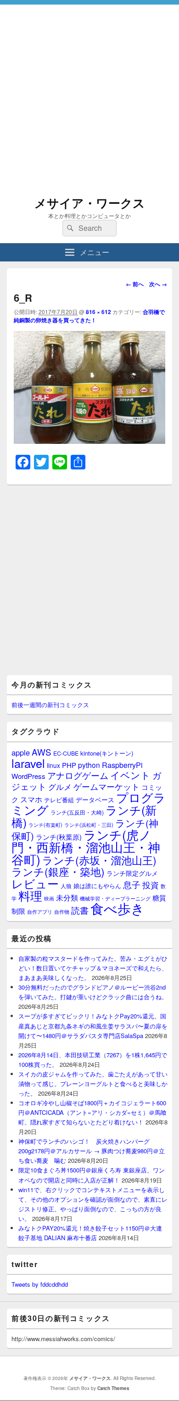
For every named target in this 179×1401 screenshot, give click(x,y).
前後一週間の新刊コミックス (50, 704)
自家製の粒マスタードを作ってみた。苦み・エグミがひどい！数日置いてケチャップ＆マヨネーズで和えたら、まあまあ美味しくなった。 (93, 968)
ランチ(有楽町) (45, 824)
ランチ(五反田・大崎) (77, 812)
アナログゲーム (77, 775)
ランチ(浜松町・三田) (88, 824)
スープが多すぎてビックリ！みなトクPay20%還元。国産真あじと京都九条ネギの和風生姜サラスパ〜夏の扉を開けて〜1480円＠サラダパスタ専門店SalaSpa (93, 1025)
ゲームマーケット (106, 786)
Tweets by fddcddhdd (39, 1284)
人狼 (66, 886)
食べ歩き (117, 907)
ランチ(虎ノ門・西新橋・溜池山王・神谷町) (85, 847)
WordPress (28, 776)
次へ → (158, 284)
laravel (28, 763)
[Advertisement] (89, 94)
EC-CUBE (65, 753)
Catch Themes (113, 1388)
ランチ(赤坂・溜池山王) (99, 860)
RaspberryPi (122, 764)
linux (53, 765)
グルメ (60, 786)
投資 (150, 884)
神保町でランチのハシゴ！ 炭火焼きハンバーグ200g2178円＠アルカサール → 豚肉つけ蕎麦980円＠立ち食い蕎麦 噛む (91, 1151)
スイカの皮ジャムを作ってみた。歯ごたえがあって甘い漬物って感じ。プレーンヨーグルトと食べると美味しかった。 (93, 1083)
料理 (30, 895)
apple (20, 752)
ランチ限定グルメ (132, 873)
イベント (130, 775)
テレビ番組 (59, 799)
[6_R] (89, 441)
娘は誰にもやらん (97, 885)
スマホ (31, 799)
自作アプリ (39, 911)
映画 (49, 898)
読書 (80, 910)
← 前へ (135, 284)
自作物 (61, 911)
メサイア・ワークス (89, 202)
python (89, 765)
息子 (131, 884)
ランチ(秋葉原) (59, 837)
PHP (69, 765)
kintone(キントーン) (106, 753)
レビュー (35, 883)
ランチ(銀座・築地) (58, 871)
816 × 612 (98, 312)
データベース (95, 799)
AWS (41, 752)
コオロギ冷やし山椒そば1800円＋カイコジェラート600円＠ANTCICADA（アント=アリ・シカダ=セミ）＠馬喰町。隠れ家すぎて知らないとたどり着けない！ (92, 1112)
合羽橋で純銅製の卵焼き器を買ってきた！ (89, 316)
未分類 (67, 897)
